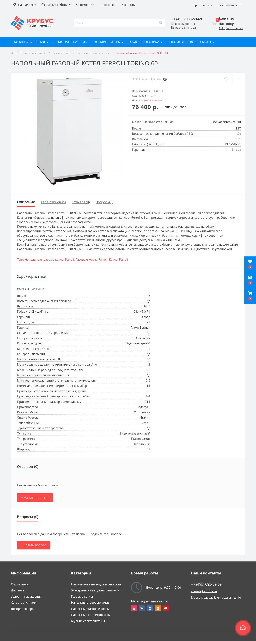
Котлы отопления (29, 42)
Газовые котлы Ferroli (91, 259)
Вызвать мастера (183, 27)
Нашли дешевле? (174, 107)
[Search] (161, 23)
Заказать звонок (183, 24)
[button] (250, 296)
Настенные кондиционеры (91, 615)
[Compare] (238, 79)
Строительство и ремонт (190, 42)
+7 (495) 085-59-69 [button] (206, 584)
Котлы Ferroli (118, 259)
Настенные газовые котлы (90, 609)
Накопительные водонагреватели (96, 584)
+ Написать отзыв (35, 497)
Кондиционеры (107, 42)
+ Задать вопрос (33, 545)
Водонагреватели (70, 42)
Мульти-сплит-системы (88, 621)
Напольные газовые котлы (90, 602)
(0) (165, 79)
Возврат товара (22, 609)
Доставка (17, 590)
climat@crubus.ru (204, 591)
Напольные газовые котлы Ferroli (49, 259)
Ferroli (158, 91)
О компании (20, 584)
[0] (214, 23)
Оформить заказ (231, 28)
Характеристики (53, 202)
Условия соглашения (26, 596)
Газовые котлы (82, 596)
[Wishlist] (226, 79)
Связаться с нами (23, 602)
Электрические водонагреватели (95, 590)
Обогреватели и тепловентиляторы (44, 52)
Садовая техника (144, 42)
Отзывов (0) (81, 202)
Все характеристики (226, 122)
